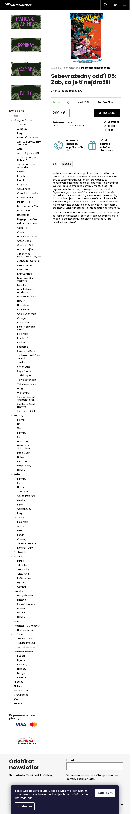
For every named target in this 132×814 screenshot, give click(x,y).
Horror (20, 487)
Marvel (21, 419)
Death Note (23, 201)
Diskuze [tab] (66, 164)
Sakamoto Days (26, 351)
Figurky (18, 556)
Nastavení (25, 806)
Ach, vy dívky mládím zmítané (29, 143)
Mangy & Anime (23, 120)
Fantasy (21, 432)
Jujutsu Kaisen (25, 265)
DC (19, 424)
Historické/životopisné (23, 447)
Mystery (21, 582)
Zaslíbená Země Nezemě (26, 405)
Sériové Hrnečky (26, 604)
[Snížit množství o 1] (73, 113)
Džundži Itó (23, 215)
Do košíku (109, 113)
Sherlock (22, 362)
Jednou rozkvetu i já (28, 261)
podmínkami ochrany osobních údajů (92, 777)
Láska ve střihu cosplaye (25, 280)
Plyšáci (21, 655)
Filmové (21, 599)
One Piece (23, 309)
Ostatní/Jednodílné (28, 137)
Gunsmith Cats (25, 245)
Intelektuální (24, 452)
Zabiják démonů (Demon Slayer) (26, 398)
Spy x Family (24, 371)
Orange (21, 318)
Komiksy (18, 415)
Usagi (20, 388)
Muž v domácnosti (27, 296)
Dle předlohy (24, 465)
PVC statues (24, 578)
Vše (16, 699)
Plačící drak (23, 322)
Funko (20, 560)
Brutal (20, 180)
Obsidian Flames (27, 647)
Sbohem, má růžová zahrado (28, 357)
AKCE (17, 116)
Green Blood (24, 241)
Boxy (19, 133)
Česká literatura (26, 496)
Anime (20, 526)
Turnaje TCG (21, 690)
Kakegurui (22, 269)
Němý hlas (23, 305)
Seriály (20, 534)
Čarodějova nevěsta (28, 193)
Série (20, 504)
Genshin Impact (27, 543)
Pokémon (22, 333)
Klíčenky (18, 681)
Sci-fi (20, 437)
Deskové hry (21, 552)
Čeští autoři (23, 461)
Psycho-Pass (24, 338)
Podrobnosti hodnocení (96, 67)
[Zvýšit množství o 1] (89, 113)
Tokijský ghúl (24, 375)
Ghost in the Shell (27, 236)
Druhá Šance (21, 695)
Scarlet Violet (25, 638)
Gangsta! (22, 227)
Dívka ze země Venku (29, 206)
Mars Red (22, 285)
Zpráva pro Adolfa (27, 411)
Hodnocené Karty (27, 630)
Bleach (21, 176)
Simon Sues (23, 366)
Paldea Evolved (26, 643)
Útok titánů (23, 392)
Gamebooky (24, 509)
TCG (16, 621)
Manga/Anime (25, 595)
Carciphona (23, 189)
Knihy (17, 474)
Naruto (21, 300)
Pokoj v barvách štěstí (26, 328)
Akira (20, 149)
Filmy (20, 530)
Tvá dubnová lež (26, 384)
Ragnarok (22, 346)
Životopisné (23, 491)
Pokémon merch (23, 651)
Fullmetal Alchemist (28, 223)
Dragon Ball (23, 210)
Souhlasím (105, 793)
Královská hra (24, 273)
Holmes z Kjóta (25, 249)
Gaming (21, 539)
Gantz (20, 232)
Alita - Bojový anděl (28, 153)
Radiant (21, 342)
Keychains (23, 569)
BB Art (111, 102)
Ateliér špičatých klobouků (26, 159)
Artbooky (22, 129)
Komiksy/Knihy (25, 547)
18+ (19, 428)
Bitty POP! (23, 573)
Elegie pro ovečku (27, 219)
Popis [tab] (55, 164)
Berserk (21, 171)
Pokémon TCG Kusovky (27, 625)
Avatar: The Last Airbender (26, 166)
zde (30, 798)
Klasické (22, 565)
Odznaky (19, 517)
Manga (21, 673)
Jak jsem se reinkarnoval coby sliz (29, 255)
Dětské (21, 470)
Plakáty (18, 686)
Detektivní (23, 457)
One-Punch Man (26, 313)
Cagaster (22, 184)
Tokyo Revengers (26, 379)
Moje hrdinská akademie (25, 291)
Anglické (22, 124)
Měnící (21, 612)
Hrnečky (18, 591)
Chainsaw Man (25, 197)
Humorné (22, 441)
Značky (18, 703)
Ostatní (21, 586)
